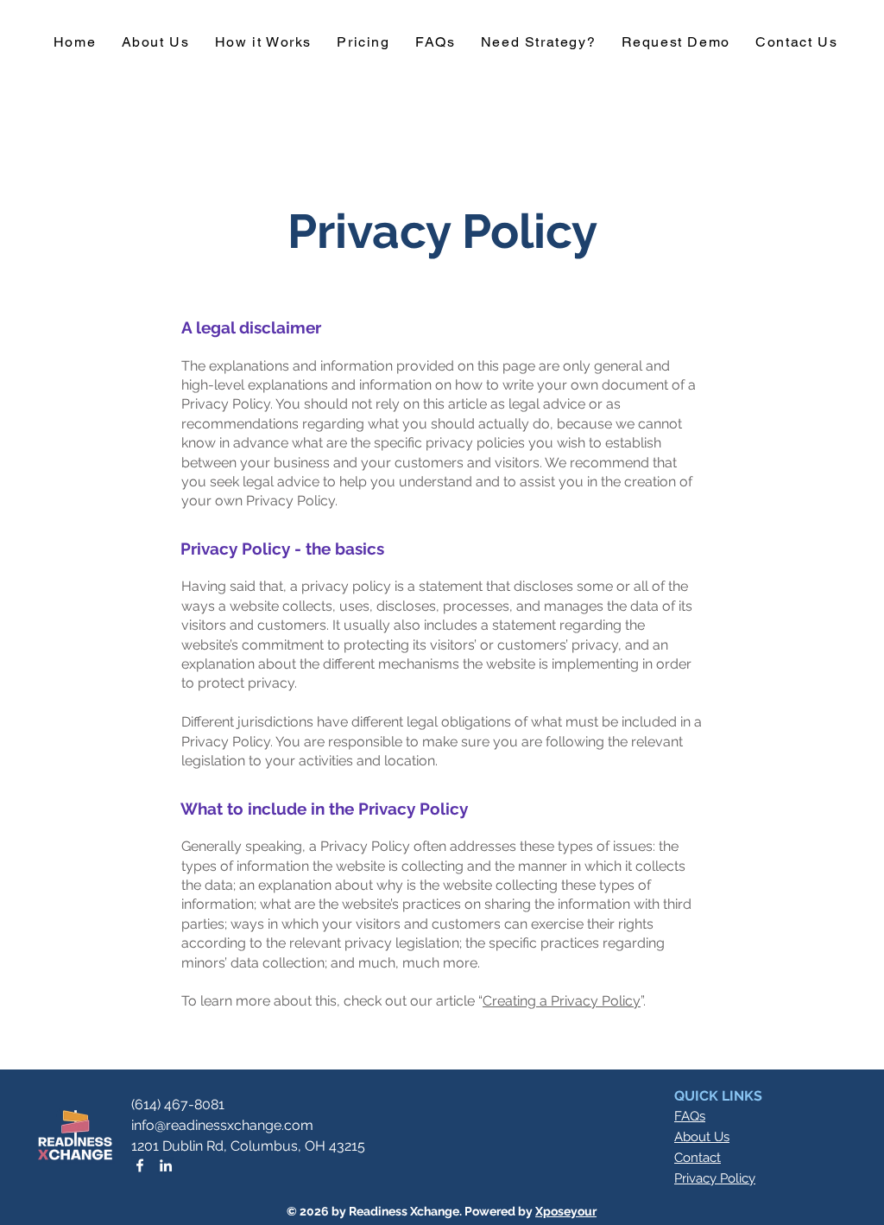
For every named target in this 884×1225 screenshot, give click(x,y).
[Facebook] (139, 1165)
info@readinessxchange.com (222, 1125)
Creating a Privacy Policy (562, 1001)
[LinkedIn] (165, 1165)
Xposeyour (566, 1211)
